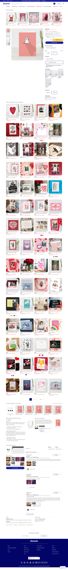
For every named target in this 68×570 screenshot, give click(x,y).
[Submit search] (54, 4)
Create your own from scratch (30, 427)
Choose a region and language (33, 556)
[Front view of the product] (27, 44)
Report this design (58, 426)
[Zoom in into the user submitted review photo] (8, 459)
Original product (32, 487)
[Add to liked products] (42, 30)
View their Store (41, 429)
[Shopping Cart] (63, 3)
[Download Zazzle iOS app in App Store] (38, 562)
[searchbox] (33, 3)
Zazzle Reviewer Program (30, 496)
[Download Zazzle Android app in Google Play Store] (44, 562)
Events (8, 0)
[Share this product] (40, 30)
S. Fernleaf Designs (57, 34)
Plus (11, 0)
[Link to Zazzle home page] (6, 3)
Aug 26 (48, 36)
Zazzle (4, 0)
